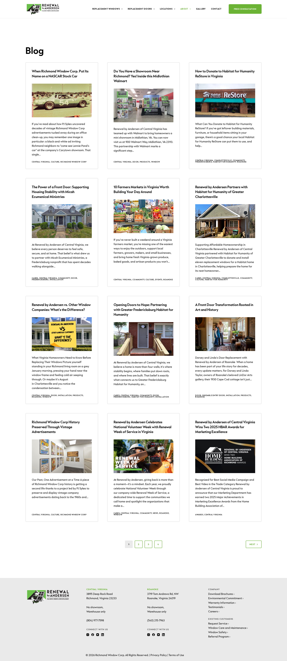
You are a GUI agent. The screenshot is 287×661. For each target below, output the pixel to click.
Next (252, 544)
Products (145, 162)
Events (158, 279)
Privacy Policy (159, 655)
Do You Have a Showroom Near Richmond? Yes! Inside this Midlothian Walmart (141, 76)
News (155, 513)
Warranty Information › (222, 602)
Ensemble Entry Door (213, 395)
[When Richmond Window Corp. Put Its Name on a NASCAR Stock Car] (62, 100)
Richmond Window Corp (74, 162)
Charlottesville (223, 160)
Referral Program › (219, 636)
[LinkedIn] (102, 634)
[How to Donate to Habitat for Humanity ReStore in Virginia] (225, 100)
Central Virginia (41, 162)
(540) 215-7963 (156, 620)
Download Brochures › (221, 593)
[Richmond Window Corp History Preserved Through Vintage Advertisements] (62, 456)
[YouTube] (97, 634)
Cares (35, 278)
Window (155, 162)
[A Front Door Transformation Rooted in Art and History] (225, 334)
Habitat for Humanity (224, 162)
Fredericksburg (203, 162)
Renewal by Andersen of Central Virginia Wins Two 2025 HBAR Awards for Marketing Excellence (225, 427)
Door (136, 162)
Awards (199, 514)
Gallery (201, 9)
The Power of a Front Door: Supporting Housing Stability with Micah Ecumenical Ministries (60, 192)
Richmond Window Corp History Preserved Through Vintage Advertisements (56, 427)
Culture (55, 162)
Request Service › (218, 623)
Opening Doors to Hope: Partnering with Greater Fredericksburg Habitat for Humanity (143, 309)
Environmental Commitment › (225, 598)
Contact (216, 9)
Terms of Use (176, 655)
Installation (56, 279)
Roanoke (242, 162)
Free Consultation (245, 9)
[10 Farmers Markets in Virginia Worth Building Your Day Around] (144, 216)
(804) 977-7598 (95, 620)
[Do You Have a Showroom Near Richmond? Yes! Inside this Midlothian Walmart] (144, 105)
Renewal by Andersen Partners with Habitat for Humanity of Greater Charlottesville (221, 192)
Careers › (213, 611)
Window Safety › (218, 632)
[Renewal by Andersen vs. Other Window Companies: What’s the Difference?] (62, 334)
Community (239, 160)
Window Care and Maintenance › (228, 627)
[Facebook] (92, 634)
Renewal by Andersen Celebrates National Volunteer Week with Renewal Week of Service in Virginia (142, 427)
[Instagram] (87, 634)
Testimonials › (216, 607)
